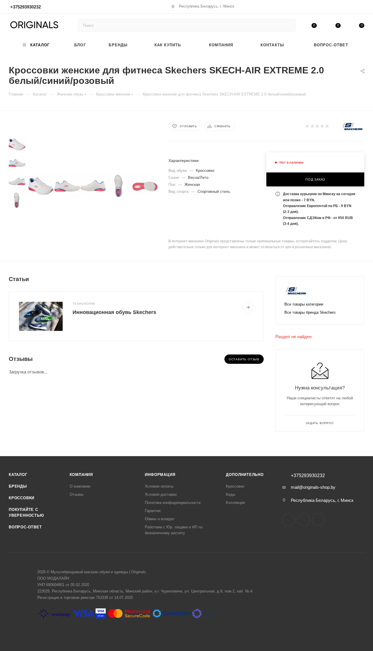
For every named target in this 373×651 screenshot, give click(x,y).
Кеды (230, 494)
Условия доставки (161, 494)
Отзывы (76, 494)
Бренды (18, 486)
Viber (318, 520)
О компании (80, 486)
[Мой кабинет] (361, 7)
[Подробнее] (248, 307)
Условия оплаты (159, 486)
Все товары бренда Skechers (310, 312)
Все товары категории (303, 304)
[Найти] (288, 25)
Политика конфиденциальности (172, 502)
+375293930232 (25, 6)
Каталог (18, 474)
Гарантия (153, 511)
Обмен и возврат (160, 519)
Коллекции (235, 502)
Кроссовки (21, 498)
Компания (81, 474)
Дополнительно (244, 474)
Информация (160, 474)
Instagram (288, 520)
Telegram (303, 520)
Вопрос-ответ (25, 527)
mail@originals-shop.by (313, 487)
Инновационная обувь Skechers (114, 312)
